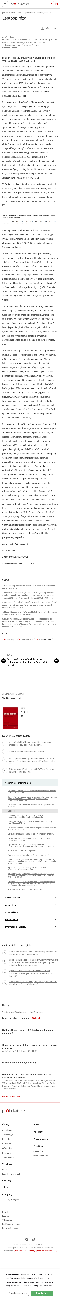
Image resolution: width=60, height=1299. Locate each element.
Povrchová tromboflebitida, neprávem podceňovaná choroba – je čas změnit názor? (27, 662)
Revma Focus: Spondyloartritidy (19, 1062)
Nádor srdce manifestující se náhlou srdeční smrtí (28, 855)
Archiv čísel (10, 905)
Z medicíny (7, 1130)
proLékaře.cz (14, 5)
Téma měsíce (8, 1157)
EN (56, 4)
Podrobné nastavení (18, 1293)
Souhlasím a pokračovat (42, 1294)
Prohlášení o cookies (11, 1224)
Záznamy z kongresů (11, 1200)
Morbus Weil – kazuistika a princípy (22, 851)
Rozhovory (7, 1144)
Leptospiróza (13, 811)
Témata (6, 1187)
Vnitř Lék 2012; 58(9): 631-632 (28, 45)
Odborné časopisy (21, 13)
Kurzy (4, 1169)
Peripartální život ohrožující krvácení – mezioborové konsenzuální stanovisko (29, 839)
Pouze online (11, 919)
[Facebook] (26, 1239)
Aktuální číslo (11, 912)
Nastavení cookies (10, 1228)
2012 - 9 (47, 13)
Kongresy (7, 1194)
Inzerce (5, 1216)
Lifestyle (6, 1139)
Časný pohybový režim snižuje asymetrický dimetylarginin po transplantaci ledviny (32, 822)
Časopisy (7, 1180)
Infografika (7, 1148)
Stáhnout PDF (50, 28)
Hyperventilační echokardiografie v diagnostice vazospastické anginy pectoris (27, 868)
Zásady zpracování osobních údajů (43, 1251)
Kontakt (5, 1212)
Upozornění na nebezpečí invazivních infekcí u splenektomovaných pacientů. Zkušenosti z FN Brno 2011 (32, 845)
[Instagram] (33, 1239)
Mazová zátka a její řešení (16, 1018)
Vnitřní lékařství (36, 13)
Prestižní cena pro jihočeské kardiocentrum (25, 890)
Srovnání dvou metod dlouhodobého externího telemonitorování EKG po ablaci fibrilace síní (26, 816)
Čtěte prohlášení (20, 1251)
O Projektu (7, 1220)
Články (5, 1124)
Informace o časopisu (15, 927)
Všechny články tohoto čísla (18, 783)
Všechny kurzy (9, 1097)
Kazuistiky (6, 1153)
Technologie (7, 1134)
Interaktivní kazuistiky (11, 1174)
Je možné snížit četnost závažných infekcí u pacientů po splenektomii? (31, 806)
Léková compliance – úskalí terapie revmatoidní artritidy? (31, 834)
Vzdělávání (8, 1164)
